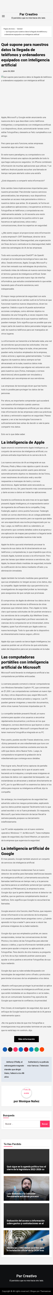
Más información (26, 1039)
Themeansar (45, 1291)
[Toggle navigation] (3, 16)
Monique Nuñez (29, 1101)
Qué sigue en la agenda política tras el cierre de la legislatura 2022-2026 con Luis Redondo (26, 1169)
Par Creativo (28, 14)
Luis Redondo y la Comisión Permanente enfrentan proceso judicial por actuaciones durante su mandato (25, 1197)
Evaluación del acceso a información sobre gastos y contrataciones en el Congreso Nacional (25, 1223)
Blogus (33, 1291)
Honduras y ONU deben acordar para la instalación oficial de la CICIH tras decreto (25, 1250)
